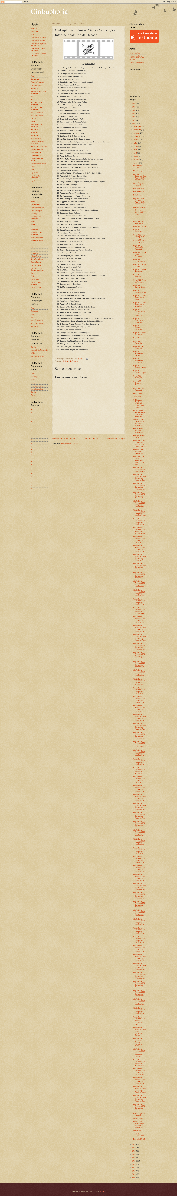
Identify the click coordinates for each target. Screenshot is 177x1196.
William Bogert (138, 1118)
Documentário (35, 79)
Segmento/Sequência (38, 164)
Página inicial (91, 438)
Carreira (33, 347)
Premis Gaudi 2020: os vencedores (138, 430)
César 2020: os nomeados (138, 184)
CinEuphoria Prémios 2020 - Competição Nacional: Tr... (139, 1002)
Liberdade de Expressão (39, 350)
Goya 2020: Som (139, 338)
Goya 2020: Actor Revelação (139, 347)
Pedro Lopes (137, 393)
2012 (134, 1167)
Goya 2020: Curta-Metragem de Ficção (139, 297)
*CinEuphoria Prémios (70, 361)
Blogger (102, 1191)
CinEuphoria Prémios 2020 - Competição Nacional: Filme (139, 512)
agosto (136, 140)
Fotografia (34, 135)
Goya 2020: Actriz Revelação (139, 389)
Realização (34, 88)
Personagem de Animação (36, 125)
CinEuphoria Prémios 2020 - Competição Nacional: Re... (139, 592)
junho (136, 146)
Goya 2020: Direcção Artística (137, 383)
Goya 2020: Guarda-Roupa (139, 286)
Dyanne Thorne (138, 188)
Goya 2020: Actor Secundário (139, 333)
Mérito (33, 353)
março (136, 156)
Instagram (34, 31)
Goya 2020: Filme (139, 226)
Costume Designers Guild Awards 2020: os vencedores (139, 177)
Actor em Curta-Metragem (36, 103)
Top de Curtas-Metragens (36, 177)
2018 (134, 1148)
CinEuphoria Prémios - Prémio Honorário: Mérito (137, 1042)
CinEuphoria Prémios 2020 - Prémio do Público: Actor (139, 655)
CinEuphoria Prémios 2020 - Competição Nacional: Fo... (139, 850)
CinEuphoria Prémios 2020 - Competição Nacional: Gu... (139, 922)
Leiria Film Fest (134, 53)
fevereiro (137, 159)
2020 (134, 124)
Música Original (36, 138)
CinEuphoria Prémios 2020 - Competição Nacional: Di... (139, 904)
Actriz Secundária (37, 115)
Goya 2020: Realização (138, 230)
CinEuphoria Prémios (38, 40)
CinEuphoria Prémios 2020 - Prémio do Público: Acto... (139, 744)
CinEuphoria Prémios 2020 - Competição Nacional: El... (139, 779)
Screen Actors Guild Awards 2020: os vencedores (138, 422)
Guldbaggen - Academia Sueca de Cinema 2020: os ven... (139, 403)
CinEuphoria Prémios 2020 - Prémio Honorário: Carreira (139, 1053)
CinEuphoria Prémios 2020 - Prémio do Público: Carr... (139, 1062)
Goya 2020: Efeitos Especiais (137, 327)
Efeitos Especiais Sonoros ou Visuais (37, 269)
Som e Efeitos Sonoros (39, 146)
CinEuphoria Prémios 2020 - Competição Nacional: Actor (139, 637)
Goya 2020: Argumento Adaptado (138, 360)
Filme (33, 76)
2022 (134, 117)
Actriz (33, 99)
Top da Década (36, 181)
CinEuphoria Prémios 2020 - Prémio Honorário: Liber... (139, 1020)
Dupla (33, 121)
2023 (134, 114)
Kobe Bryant (137, 195)
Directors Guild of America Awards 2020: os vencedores (139, 201)
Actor (32, 96)
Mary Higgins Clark (137, 166)
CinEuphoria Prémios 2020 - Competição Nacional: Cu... (139, 575)
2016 (134, 1154)
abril (135, 153)
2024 (134, 110)
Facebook (34, 28)
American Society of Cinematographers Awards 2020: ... (139, 211)
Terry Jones (137, 397)
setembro (137, 136)
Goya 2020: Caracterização (139, 291)
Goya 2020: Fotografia (137, 342)
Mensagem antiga (116, 438)
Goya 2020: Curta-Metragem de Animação (139, 304)
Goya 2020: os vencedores (138, 222)
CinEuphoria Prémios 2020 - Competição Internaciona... (139, 486)
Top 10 (33, 395)
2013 (134, 1164)
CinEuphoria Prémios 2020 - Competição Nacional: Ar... (139, 815)
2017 (134, 1151)
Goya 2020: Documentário (139, 260)
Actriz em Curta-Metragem (36, 108)
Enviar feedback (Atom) (69, 443)
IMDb (32, 34)
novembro (137, 130)
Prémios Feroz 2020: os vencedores (138, 451)
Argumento (34, 129)
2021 (134, 120)
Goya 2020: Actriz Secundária (139, 270)
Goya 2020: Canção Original (139, 372)
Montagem (34, 132)
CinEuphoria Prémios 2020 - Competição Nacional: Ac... (139, 664)
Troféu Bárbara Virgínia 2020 (138, 1135)
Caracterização (36, 156)
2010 (134, 1174)
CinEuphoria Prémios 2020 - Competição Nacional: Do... (139, 539)
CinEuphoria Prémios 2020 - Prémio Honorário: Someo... (139, 1031)
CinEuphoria (49, 11)
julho (136, 143)
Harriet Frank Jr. (138, 192)
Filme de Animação (37, 82)
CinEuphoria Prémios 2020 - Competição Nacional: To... (139, 477)
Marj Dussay (137, 171)
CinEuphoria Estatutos (38, 37)
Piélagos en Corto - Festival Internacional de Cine (136, 58)
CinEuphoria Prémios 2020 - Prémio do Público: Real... (139, 610)
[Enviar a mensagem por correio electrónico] (87, 359)
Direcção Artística (37, 150)
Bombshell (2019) (139, 1139)
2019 (134, 1144)
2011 (134, 1171)
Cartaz (33, 167)
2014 (134, 1161)
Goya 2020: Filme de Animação (139, 281)
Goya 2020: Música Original (139, 366)
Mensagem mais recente (64, 438)
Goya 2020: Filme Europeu (139, 265)
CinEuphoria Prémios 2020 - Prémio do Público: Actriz (139, 681)
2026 (134, 104)
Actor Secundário (37, 112)
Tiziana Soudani (138, 218)
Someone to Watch (37, 356)
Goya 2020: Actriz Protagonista (139, 241)
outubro (136, 133)
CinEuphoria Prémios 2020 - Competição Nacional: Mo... (139, 833)
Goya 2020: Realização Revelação (138, 247)
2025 (134, 107)
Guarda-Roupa (36, 153)
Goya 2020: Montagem (137, 377)
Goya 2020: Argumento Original (138, 353)
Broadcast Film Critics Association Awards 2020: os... (139, 460)
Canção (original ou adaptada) (37, 142)
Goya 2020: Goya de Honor (139, 276)
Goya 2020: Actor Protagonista (139, 236)
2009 (134, 1177)
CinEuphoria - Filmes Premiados (38, 49)
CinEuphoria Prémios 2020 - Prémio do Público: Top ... (139, 1089)
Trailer (33, 170)
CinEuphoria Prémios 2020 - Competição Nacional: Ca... (139, 939)
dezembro (137, 126)
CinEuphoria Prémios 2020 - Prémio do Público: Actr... (139, 770)
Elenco (33, 118)
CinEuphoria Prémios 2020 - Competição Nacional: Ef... (139, 957)
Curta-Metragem (36, 85)
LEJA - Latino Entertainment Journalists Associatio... (139, 413)
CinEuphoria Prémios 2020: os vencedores (139, 469)
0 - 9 (32, 489)
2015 (134, 1157)
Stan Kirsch (137, 1131)
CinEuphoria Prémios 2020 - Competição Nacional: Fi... (139, 557)
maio (136, 150)
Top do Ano (35, 173)
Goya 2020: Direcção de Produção (138, 320)
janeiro (136, 163)
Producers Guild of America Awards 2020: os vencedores (139, 443)
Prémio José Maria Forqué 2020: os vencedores (138, 1124)
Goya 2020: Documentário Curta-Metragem (139, 312)
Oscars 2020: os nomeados (139, 1114)
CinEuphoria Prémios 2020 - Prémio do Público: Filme (139, 530)
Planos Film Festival (136, 63)
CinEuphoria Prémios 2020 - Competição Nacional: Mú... (139, 868)
